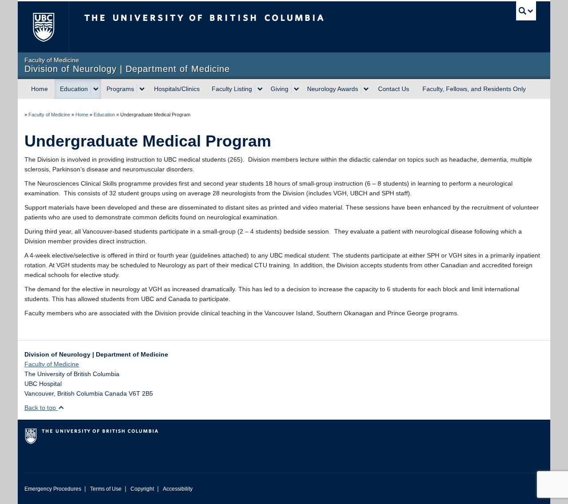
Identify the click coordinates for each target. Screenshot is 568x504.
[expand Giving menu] (296, 89)
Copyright (142, 489)
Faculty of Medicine (49, 114)
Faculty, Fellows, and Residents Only (474, 88)
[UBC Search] (526, 10)
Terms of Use (106, 489)
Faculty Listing (232, 88)
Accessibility (178, 489)
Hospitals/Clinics (177, 88)
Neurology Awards (332, 88)
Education (74, 88)
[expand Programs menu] (142, 89)
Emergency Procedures (52, 489)
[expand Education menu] (96, 89)
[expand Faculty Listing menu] (260, 89)
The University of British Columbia (43, 26)
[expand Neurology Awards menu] (366, 89)
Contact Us (393, 88)
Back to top (41, 407)
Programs (120, 88)
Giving (279, 88)
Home (39, 88)
